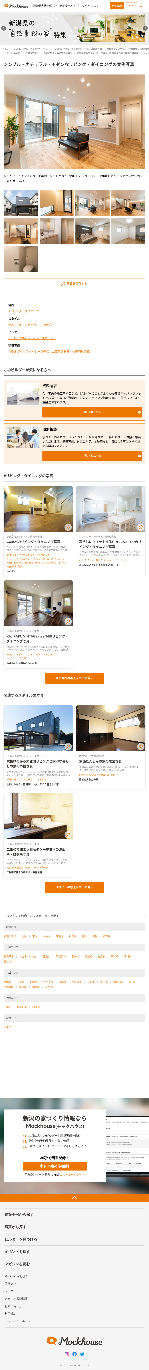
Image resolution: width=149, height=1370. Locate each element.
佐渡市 (7, 1027)
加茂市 (62, 981)
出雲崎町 (9, 986)
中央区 (47, 936)
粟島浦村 (9, 961)
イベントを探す (17, 1252)
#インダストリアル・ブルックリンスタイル (28, 559)
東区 (34, 936)
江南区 (60, 936)
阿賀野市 (61, 956)
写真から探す (15, 1227)
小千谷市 (48, 981)
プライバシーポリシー (19, 1321)
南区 (84, 936)
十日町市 (77, 981)
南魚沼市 (118, 981)
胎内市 (75, 956)
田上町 (133, 981)
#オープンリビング (40, 555)
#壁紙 (9, 563)
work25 (11, 571)
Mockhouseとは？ (16, 1276)
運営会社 (10, 1283)
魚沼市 (104, 981)
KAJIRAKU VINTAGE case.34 (22, 663)
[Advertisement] (74, 1065)
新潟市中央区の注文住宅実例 (58, 53)
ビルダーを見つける (21, 1239)
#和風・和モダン (42, 868)
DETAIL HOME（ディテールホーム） (32, 49)
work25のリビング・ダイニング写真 (33, 542)
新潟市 (17, 53)
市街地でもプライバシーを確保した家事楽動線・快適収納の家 (107, 53)
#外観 (9, 780)
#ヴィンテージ (58, 559)
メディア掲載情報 (16, 1298)
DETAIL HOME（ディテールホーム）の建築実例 (78, 49)
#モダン (48, 324)
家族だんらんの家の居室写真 (100, 761)
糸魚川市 (22, 1007)
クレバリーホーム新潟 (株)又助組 (97, 537)
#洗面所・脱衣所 (15, 868)
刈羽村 (49, 986)
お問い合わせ (13, 1306)
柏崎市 (33, 981)
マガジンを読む (17, 1264)
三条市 (20, 981)
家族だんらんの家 (88, 779)
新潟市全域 (10, 936)
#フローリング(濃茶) (23, 563)
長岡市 (7, 981)
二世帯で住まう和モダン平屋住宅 (24, 872)
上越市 (7, 1007)
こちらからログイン (72, 1174)
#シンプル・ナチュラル (23, 324)
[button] (92, 412)
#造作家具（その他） (56, 563)
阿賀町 (114, 956)
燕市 (34, 956)
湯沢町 (23, 986)
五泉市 (47, 956)
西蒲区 (107, 936)
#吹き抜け (40, 563)
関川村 (128, 956)
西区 (95, 936)
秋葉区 (73, 936)
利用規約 (10, 1313)
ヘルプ (9, 1291)
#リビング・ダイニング (23, 311)
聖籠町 (88, 956)
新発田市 (9, 956)
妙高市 (36, 1007)
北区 (24, 936)
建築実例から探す (19, 1214)
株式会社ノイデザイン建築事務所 (24, 537)
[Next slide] (145, 28)
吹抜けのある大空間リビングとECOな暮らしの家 (33, 784)
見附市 (91, 981)
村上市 (23, 956)
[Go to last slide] (3, 28)
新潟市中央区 (32, 53)
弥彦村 (101, 956)
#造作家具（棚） (15, 567)
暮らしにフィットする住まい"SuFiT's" (99, 565)
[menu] (141, 5)
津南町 (36, 986)
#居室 (82, 775)
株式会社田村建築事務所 (92, 756)
